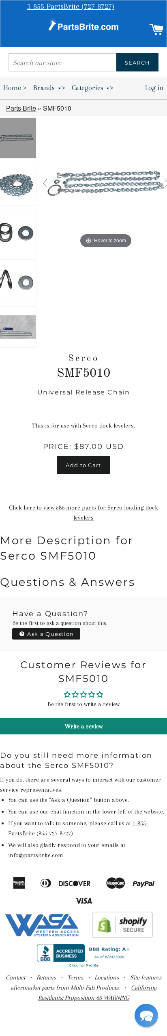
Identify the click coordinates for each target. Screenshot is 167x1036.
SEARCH (137, 62)
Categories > (93, 88)
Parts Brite (21, 108)
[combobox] (62, 62)
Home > (15, 88)
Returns (46, 977)
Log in (154, 88)
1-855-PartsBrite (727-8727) (70, 6)
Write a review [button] (84, 726)
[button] (146, 1015)
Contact (15, 977)
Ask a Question (50, 634)
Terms (75, 977)
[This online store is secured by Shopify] (122, 936)
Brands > (49, 88)
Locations (106, 977)
